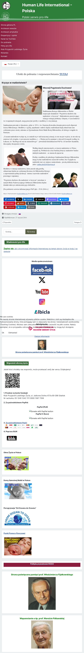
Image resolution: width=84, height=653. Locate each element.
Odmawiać (12, 333)
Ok (3, 333)
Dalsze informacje (42, 336)
